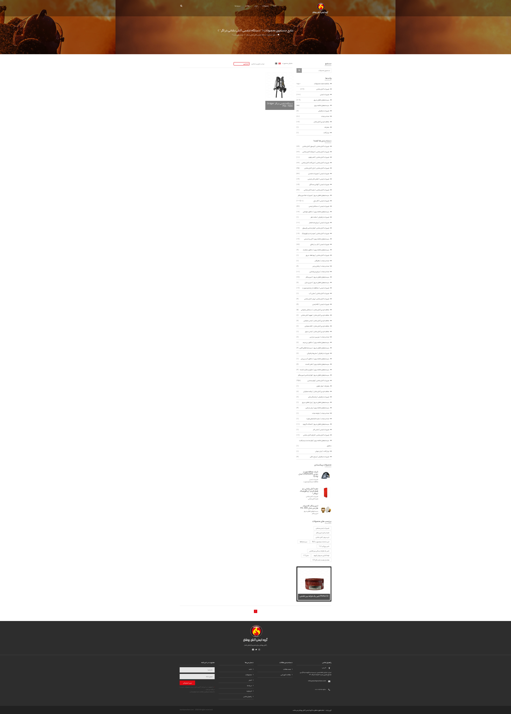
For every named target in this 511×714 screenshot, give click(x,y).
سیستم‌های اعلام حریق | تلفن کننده (317, 364)
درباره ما (237, 6)
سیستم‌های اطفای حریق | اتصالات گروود (316, 424)
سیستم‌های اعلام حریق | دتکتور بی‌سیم (316, 342)
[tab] (280, 64)
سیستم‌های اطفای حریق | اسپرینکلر (317, 277)
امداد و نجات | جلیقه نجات (320, 413)
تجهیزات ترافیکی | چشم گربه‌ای (318, 397)
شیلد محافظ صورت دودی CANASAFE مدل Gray (308, 474)
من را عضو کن (187, 683)
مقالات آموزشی (286, 674)
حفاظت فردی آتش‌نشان (321, 121)
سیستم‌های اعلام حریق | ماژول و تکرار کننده (314, 369)
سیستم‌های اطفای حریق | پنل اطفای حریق (315, 402)
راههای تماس (247, 696)
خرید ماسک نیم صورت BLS (320, 541)
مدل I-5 (306, 555)
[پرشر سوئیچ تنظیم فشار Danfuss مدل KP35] (314, 584)
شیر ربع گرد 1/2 (324, 546)
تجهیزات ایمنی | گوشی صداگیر (319, 184)
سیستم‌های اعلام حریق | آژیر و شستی (316, 239)
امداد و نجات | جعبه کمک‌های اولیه (317, 418)
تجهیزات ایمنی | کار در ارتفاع (319, 244)
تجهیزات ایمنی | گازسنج (321, 200)
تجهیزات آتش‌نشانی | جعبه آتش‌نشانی (316, 190)
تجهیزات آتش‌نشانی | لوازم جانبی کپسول (315, 228)
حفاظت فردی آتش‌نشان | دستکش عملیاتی (315, 309)
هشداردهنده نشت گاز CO (321, 559)
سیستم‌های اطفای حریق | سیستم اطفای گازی (314, 348)
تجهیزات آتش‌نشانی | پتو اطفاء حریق (317, 255)
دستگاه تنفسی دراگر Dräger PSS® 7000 (280, 104)
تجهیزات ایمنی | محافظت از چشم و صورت (315, 288)
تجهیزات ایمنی (324, 94)
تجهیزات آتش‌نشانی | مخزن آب (319, 293)
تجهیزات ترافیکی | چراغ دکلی (319, 456)
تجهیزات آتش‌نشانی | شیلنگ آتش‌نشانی (315, 151)
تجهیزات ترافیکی (323, 111)
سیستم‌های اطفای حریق (321, 100)
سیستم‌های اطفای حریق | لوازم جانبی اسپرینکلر (313, 375)
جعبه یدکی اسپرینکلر (322, 532)
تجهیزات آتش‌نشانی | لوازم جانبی (318, 380)
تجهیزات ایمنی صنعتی (322, 528)
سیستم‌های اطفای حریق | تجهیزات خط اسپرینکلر (313, 195)
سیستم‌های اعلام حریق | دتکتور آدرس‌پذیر (315, 358)
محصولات (265, 6)
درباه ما (249, 685)
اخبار (255, 6)
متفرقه (326, 127)
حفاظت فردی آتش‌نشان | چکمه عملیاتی (316, 391)
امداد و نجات (325, 116)
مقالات (247, 6)
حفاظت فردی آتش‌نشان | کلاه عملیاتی (317, 326)
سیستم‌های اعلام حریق (321, 105)
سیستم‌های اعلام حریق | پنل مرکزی (317, 407)
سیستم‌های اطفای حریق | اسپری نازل (317, 282)
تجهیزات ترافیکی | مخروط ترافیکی (318, 353)
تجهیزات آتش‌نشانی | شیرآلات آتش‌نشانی (315, 162)
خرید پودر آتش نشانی (322, 537)
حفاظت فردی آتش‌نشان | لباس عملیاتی (316, 320)
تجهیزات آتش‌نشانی (322, 89)
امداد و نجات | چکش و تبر (320, 266)
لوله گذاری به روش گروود (321, 555)
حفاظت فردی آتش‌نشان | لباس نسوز (317, 331)
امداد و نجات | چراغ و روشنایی (319, 271)
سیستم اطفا (303, 541)
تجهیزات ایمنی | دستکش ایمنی (319, 206)
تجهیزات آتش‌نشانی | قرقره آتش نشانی (316, 435)
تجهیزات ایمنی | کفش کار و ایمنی (318, 179)
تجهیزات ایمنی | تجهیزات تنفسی (318, 173)
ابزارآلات (326, 132)
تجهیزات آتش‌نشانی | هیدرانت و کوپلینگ (315, 233)
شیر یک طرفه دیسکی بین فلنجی (319, 550)
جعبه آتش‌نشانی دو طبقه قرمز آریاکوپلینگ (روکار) (309, 491)
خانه (274, 6)
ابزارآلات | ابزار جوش (322, 451)
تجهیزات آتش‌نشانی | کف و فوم (319, 157)
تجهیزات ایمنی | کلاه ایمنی (320, 304)
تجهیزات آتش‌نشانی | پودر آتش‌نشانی (316, 299)
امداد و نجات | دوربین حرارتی (319, 337)
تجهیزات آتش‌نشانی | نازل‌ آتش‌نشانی (316, 168)
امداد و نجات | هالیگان (322, 260)
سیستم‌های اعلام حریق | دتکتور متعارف (316, 250)
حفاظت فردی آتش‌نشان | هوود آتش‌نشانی (315, 315)
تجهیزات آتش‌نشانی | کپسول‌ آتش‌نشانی (315, 146)
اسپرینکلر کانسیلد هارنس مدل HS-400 (309, 507)
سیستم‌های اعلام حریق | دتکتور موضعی (316, 211)
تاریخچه (249, 691)
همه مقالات (287, 669)
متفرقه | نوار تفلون (322, 386)
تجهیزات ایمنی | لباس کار (321, 429)
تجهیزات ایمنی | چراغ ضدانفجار (319, 222)
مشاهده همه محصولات (321, 83)
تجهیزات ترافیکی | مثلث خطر (319, 217)
